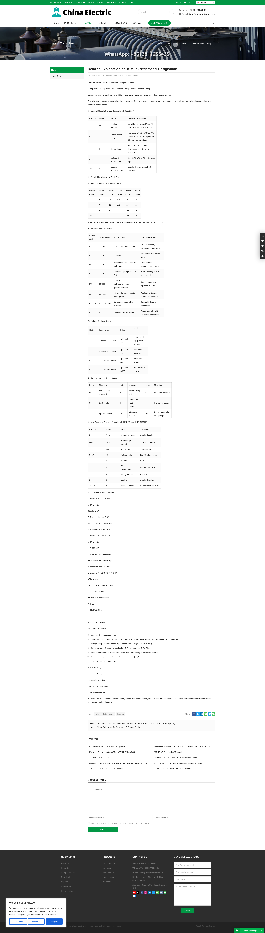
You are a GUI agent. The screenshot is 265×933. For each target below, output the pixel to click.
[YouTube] (134, 892)
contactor (107, 868)
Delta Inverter (108, 714)
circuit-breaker (109, 863)
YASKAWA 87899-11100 (99, 758)
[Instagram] (145, 892)
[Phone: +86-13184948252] (262, 235)
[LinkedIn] (149, 892)
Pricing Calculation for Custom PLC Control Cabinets (119, 727)
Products (65, 868)
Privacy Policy (67, 891)
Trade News (67, 43)
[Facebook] (142, 892)
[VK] (161, 892)
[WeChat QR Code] (262, 251)
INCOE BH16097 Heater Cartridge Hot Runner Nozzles (177, 763)
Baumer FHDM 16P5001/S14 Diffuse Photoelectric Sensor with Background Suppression (128, 763)
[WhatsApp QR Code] (262, 245)
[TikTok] (138, 892)
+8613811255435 (151, 868)
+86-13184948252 (65, 2)
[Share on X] (198, 715)
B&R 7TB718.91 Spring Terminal (167, 752)
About (178, 2)
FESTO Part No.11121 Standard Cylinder (107, 747)
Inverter (120, 714)
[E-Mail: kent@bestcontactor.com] (262, 256)
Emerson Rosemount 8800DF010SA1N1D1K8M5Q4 (112, 752)
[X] (153, 892)
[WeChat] (165, 892)
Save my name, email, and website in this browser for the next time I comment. (120, 823)
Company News (68, 872)
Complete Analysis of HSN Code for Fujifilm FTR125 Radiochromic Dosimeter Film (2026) (135, 723)
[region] (36, 912)
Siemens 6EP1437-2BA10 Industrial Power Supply (175, 758)
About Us (65, 863)
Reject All (36, 921)
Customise (18, 921)
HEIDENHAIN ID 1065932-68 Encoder (106, 769)
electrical (107, 882)
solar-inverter (108, 872)
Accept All (54, 921)
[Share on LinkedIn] (202, 715)
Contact (186, 2)
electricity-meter (110, 877)
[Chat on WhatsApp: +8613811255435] (262, 240)
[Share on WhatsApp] (206, 715)
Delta (97, 714)
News (53, 43)
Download (65, 877)
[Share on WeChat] (213, 715)
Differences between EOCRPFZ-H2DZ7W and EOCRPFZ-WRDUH (182, 747)
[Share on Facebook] (194, 715)
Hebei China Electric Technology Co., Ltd (84, 926)
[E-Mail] (134, 896)
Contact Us (66, 886)
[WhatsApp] (157, 892)
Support (64, 882)
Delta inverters (94, 82)
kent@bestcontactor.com (202, 14)
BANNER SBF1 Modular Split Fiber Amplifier (172, 769)
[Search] (170, 12)
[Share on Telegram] (209, 715)
